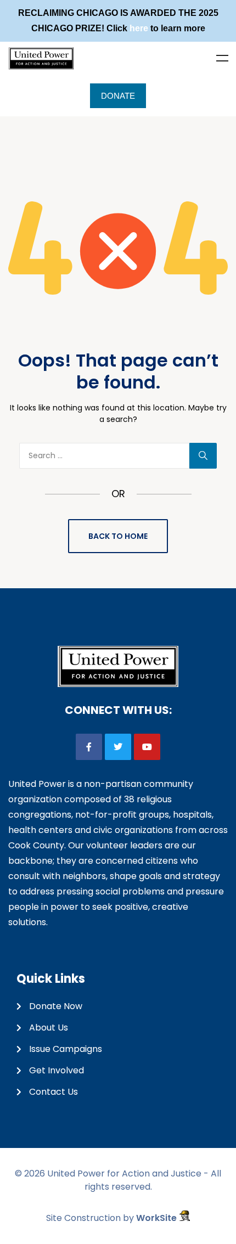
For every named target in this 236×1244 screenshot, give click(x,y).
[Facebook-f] (89, 747)
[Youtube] (147, 747)
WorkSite (157, 1218)
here (139, 28)
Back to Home (118, 536)
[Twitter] (118, 747)
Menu (222, 58)
